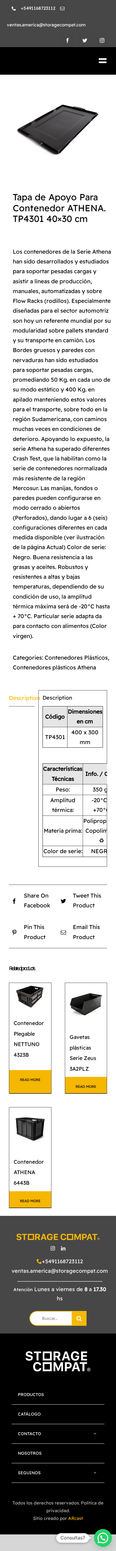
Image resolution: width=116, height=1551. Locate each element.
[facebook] (67, 40)
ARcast (75, 1518)
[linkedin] (63, 1248)
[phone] (14, 8)
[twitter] (85, 40)
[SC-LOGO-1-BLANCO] (58, 1354)
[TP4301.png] (58, 128)
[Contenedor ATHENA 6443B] (30, 1128)
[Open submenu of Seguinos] (95, 1473)
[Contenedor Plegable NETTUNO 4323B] (30, 997)
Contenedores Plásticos (76, 657)
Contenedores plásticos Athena (54, 667)
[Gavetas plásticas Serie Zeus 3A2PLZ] (86, 1004)
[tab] (22, 698)
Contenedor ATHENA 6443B (29, 1172)
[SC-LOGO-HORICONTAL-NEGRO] (41, 61)
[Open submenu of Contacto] (95, 1433)
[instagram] (102, 40)
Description (22, 697)
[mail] (62, 8)
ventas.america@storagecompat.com (60, 1270)
